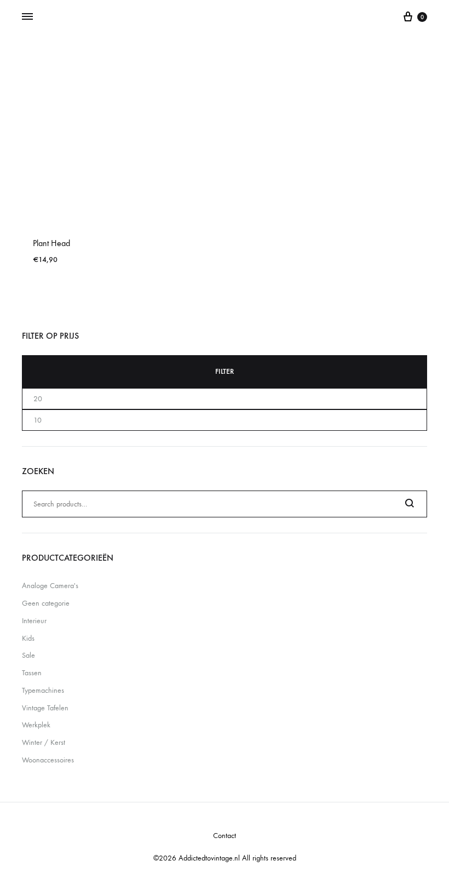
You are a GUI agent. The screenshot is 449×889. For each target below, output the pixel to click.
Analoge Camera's (50, 585)
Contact (224, 835)
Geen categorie (46, 603)
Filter (224, 371)
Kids (28, 638)
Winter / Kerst (43, 742)
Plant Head (51, 243)
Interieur (34, 620)
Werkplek (36, 725)
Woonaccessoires (48, 760)
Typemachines (43, 690)
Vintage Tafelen (45, 708)
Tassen (32, 672)
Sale (28, 655)
